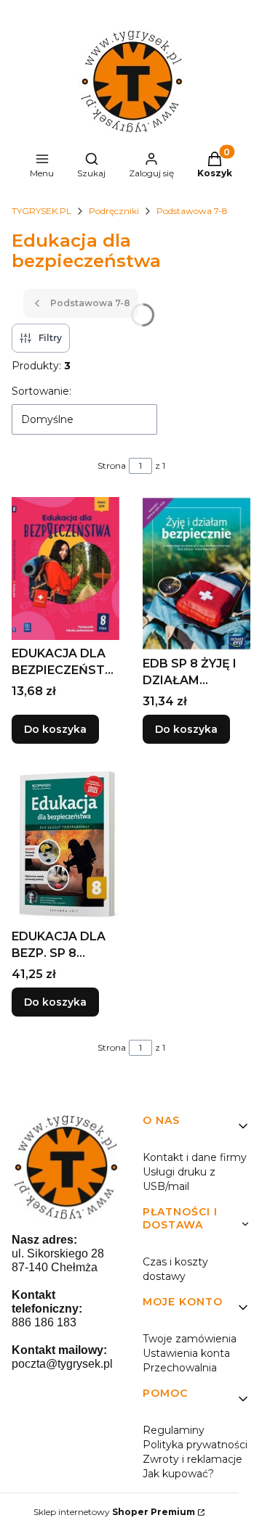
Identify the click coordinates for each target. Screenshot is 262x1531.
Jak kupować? (178, 1473)
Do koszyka (55, 729)
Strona (112, 465)
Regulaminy (174, 1430)
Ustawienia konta (186, 1353)
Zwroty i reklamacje (192, 1459)
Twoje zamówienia (190, 1338)
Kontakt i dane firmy (195, 1157)
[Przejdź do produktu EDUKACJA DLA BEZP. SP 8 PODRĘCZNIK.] (65, 845)
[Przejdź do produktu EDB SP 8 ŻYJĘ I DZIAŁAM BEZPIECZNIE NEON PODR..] (196, 573)
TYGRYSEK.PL (41, 210)
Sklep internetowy (114, 1511)
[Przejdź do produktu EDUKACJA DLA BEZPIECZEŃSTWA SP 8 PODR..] (65, 568)
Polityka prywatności (195, 1444)
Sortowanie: (41, 391)
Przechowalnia (180, 1367)
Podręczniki (114, 210)
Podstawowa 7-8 (192, 210)
